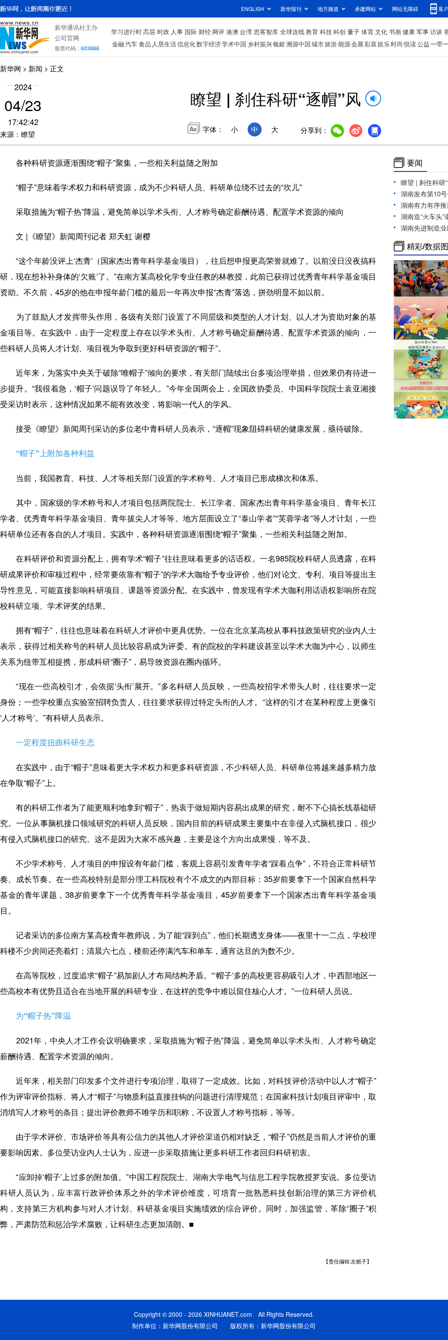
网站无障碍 (405, 8)
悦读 (410, 43)
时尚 (397, 43)
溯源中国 (298, 43)
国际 (191, 31)
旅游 (331, 43)
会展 (357, 43)
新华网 (10, 68)
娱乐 (384, 43)
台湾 (246, 31)
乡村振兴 (260, 43)
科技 (326, 31)
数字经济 (208, 43)
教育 (312, 31)
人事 (177, 31)
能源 (344, 43)
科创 (339, 31)
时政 (163, 31)
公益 (423, 43)
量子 (353, 31)
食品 (145, 43)
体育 (367, 31)
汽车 (131, 43)
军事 (422, 31)
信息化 (186, 43)
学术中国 (234, 43)
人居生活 (164, 43)
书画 (395, 31)
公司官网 (67, 37)
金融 (118, 43)
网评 (218, 31)
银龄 (279, 43)
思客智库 (266, 31)
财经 (205, 31)
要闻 (415, 162)
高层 (149, 31)
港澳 (232, 31)
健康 (408, 31)
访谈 (436, 31)
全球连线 (292, 31)
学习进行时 (126, 31)
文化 (381, 31)
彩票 (370, 43)
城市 (318, 43)
